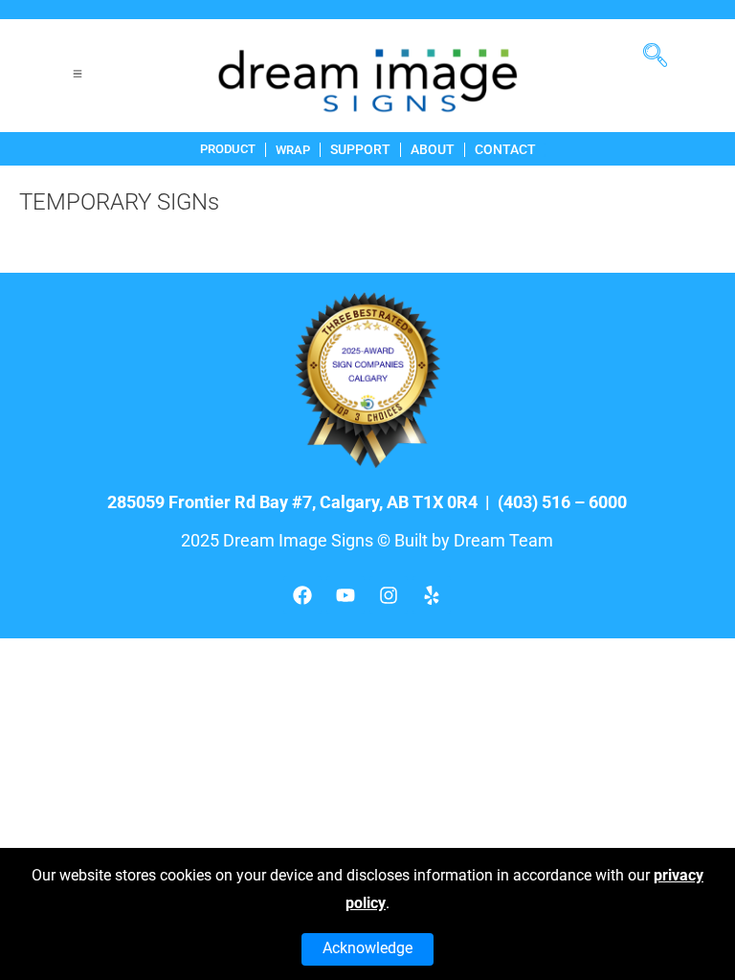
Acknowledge (367, 948)
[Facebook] (302, 595)
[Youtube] (345, 595)
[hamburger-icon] (78, 76)
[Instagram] (388, 595)
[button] (662, 47)
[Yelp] (431, 595)
